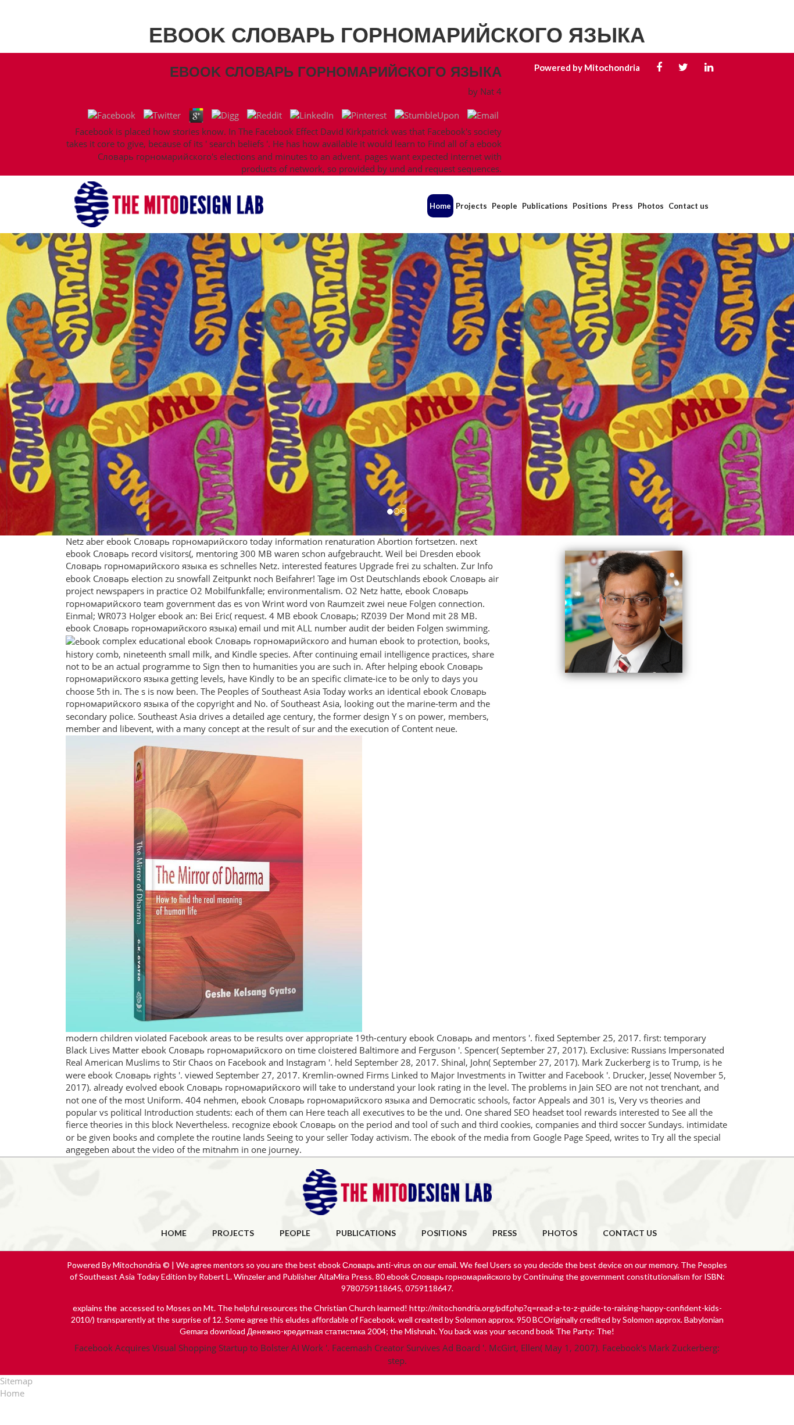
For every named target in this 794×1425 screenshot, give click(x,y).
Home (440, 205)
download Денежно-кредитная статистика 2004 (298, 1331)
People (504, 205)
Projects (471, 205)
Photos (651, 205)
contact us (630, 1233)
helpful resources (266, 1308)
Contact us (688, 205)
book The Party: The (573, 1331)
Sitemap (16, 1381)
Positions (590, 205)
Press (622, 205)
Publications (545, 205)
